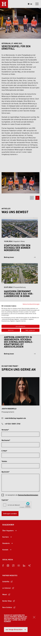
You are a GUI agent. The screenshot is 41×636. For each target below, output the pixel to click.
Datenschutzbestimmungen (31, 304)
